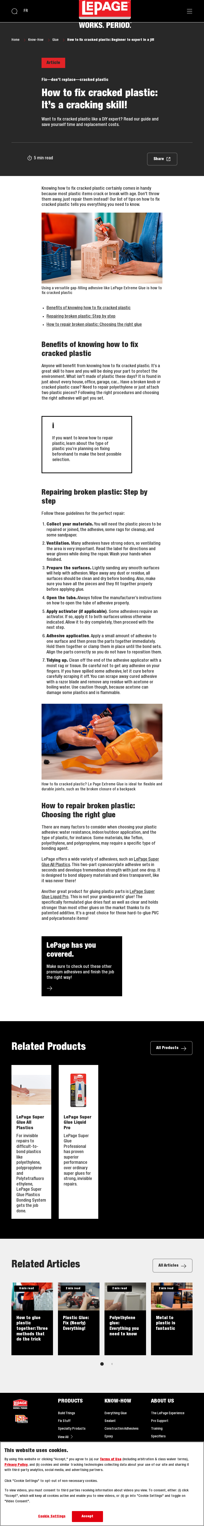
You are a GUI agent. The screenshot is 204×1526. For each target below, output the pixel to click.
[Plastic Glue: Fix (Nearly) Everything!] (79, 1319)
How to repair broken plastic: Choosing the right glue (94, 325)
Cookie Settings (51, 1516)
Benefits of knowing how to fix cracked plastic (89, 308)
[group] (102, 1328)
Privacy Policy (16, 1465)
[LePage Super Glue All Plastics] (31, 1142)
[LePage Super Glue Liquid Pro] (79, 1142)
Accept (88, 1516)
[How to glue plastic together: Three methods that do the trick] (32, 1319)
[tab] (102, 1364)
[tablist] (102, 1364)
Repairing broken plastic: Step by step (81, 316)
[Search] (14, 11)
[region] (102, 1484)
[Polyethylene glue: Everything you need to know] (125, 1319)
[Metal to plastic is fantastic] (172, 1319)
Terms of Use (110, 1459)
